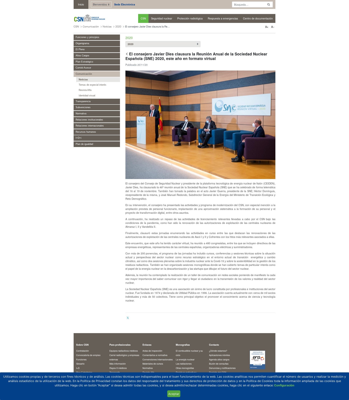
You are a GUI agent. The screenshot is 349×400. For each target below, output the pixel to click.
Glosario (80, 363)
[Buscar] (268, 4)
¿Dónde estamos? (218, 350)
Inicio (81, 4)
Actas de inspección (152, 350)
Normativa (148, 367)
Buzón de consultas (218, 363)
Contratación (82, 350)
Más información (117, 363)
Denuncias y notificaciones (222, 367)
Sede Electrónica (124, 4)
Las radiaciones (184, 363)
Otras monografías (185, 367)
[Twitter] (127, 317)
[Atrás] (126, 54)
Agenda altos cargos (219, 359)
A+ (266, 27)
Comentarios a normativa (155, 355)
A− (272, 27)
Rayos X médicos (118, 367)
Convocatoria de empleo (88, 355)
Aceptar (173, 394)
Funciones (81, 359)
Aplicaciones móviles (219, 355)
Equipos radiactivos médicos (123, 350)
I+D (78, 367)
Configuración (283, 385)
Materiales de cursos (153, 363)
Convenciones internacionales (158, 359)
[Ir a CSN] (89, 18)
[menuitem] (143, 18)
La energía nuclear (185, 359)
